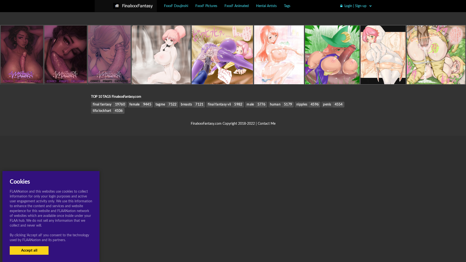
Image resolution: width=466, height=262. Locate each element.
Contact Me (266, 123)
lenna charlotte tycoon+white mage (386, 74)
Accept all (29, 250)
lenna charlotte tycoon (161, 74)
